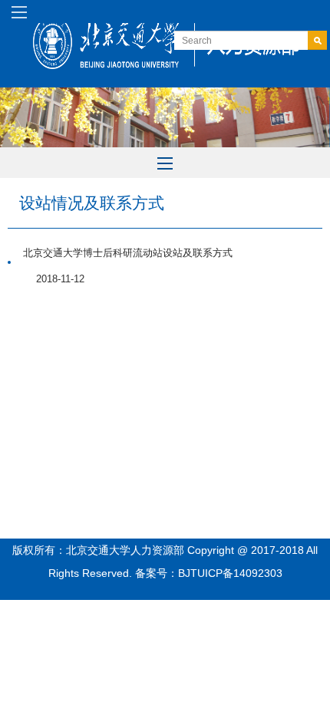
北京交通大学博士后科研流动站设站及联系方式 (128, 253)
